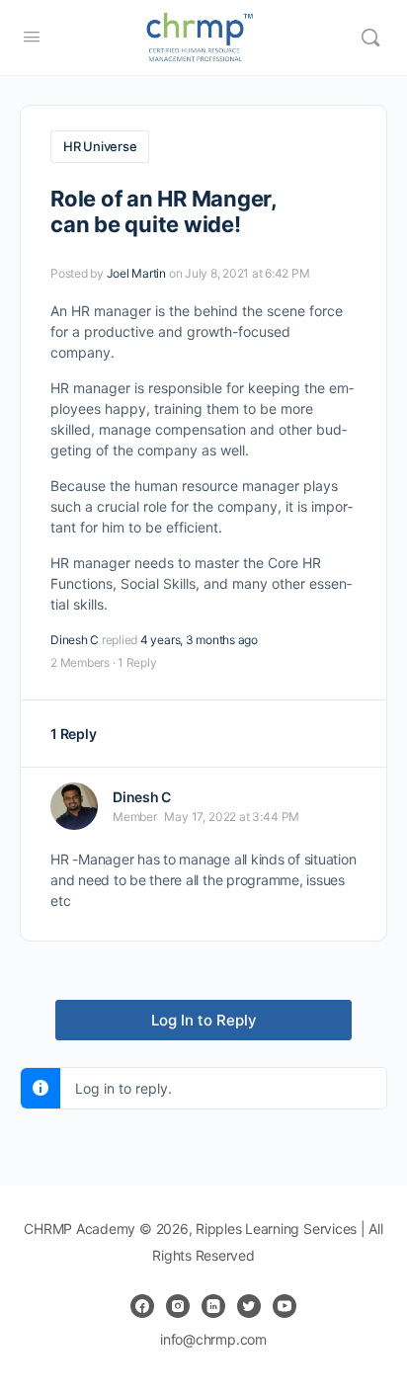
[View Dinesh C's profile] (74, 806)
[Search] (370, 37)
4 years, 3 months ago (199, 639)
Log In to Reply (204, 1020)
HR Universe (99, 146)
